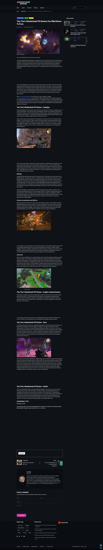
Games (23, 7)
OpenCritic (56, 483)
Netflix (24, 532)
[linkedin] (29, 486)
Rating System (34, 546)
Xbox (19, 530)
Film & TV (29, 7)
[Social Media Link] (17, 536)
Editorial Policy (26, 546)
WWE (30, 532)
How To (19, 532)
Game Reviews (23, 11)
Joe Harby (20, 27)
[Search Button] (84, 8)
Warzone (27, 525)
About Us (42, 7)
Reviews (35, 7)
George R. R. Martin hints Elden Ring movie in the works (46, 532)
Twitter (39, 483)
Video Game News (21, 527)
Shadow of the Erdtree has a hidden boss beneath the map (45, 538)
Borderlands (21, 453)
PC (22, 530)
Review (27, 530)
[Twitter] (27, 486)
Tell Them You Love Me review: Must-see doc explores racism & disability (45, 530)
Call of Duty (20, 525)
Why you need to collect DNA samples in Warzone (44, 535)
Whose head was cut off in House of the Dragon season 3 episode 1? (45, 526)
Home (18, 7)
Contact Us (42, 546)
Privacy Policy (50, 546)
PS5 (27, 527)
